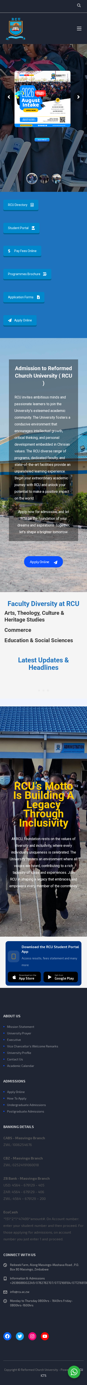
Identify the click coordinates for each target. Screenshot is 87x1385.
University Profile (19, 1053)
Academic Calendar (20, 1066)
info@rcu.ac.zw (19, 1292)
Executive (14, 1040)
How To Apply (16, 1098)
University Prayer (19, 1033)
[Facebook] (7, 1336)
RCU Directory (17, 205)
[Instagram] (32, 1336)
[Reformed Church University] (15, 28)
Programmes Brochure (24, 274)
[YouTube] (45, 1336)
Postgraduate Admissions (25, 1111)
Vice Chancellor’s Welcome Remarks (32, 1046)
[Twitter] (20, 1336)
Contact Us (15, 1059)
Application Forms (20, 297)
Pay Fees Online (25, 251)
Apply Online (41, 139)
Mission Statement (20, 1027)
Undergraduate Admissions (26, 1105)
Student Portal (18, 228)
